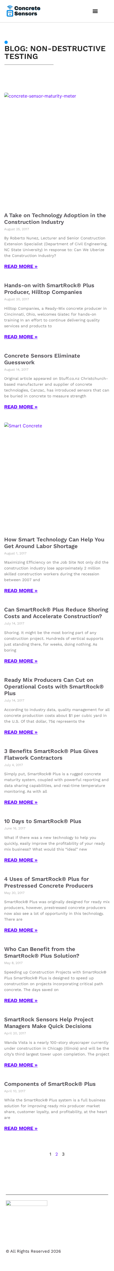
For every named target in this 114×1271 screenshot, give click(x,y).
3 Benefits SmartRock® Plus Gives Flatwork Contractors (51, 754)
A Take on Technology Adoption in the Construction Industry (55, 218)
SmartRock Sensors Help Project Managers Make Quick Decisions (49, 1022)
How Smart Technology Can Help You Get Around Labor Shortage (54, 542)
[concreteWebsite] (24, 11)
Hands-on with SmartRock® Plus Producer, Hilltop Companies (49, 288)
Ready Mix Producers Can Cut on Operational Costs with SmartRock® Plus (54, 687)
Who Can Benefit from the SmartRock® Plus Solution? (41, 952)
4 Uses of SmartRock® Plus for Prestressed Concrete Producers (48, 882)
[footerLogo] (26, 1221)
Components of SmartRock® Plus (50, 1084)
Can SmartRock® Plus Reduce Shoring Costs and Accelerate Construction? (56, 613)
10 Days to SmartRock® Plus (42, 821)
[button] (95, 11)
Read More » (21, 266)
